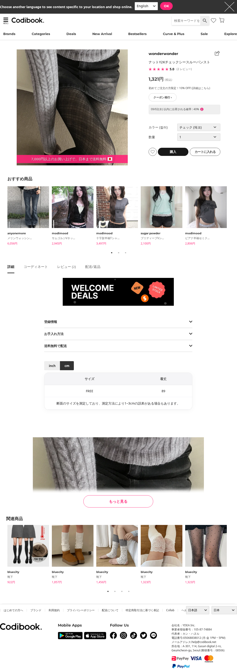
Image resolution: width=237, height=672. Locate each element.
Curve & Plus (173, 34)
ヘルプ (185, 610)
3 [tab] (125, 252)
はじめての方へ (13, 610)
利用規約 (54, 610)
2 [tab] (118, 252)
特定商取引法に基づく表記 (142, 610)
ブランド (35, 610)
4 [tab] (128, 591)
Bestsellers (137, 34)
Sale (204, 34)
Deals (71, 34)
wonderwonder (163, 53)
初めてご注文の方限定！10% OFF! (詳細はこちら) (179, 88)
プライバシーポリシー (81, 610)
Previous (4, 216)
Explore (230, 34)
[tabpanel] (29, 216)
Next (233, 216)
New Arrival (102, 34)
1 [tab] (111, 252)
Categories (41, 34)
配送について (110, 610)
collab (170, 610)
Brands (9, 34)
